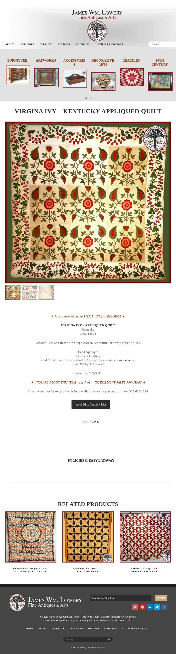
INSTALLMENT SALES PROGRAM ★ (120, 382)
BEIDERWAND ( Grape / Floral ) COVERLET (30, 570)
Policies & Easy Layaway (91, 460)
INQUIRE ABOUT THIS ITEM (55, 382)
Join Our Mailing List (104, 598)
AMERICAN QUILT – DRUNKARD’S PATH (145, 570)
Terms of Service (96, 647)
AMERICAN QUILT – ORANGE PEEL (88, 570)
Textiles (102, 60)
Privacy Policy (78, 647)
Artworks (17, 60)
